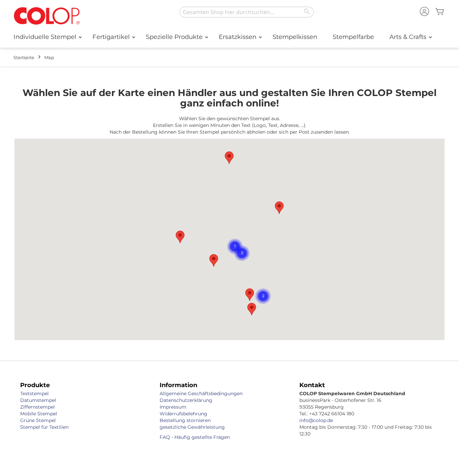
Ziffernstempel (37, 407)
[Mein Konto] (424, 12)
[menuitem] (45, 37)
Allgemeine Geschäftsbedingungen (201, 393)
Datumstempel (38, 400)
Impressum (173, 407)
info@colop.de (316, 420)
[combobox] (246, 12)
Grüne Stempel (38, 420)
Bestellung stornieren (185, 420)
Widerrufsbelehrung (183, 414)
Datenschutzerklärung (186, 400)
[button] (249, 294)
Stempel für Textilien (44, 427)
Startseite (23, 57)
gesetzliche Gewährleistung (192, 427)
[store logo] (47, 16)
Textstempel (34, 393)
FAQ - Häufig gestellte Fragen (195, 437)
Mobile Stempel (38, 414)
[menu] (229, 37)
